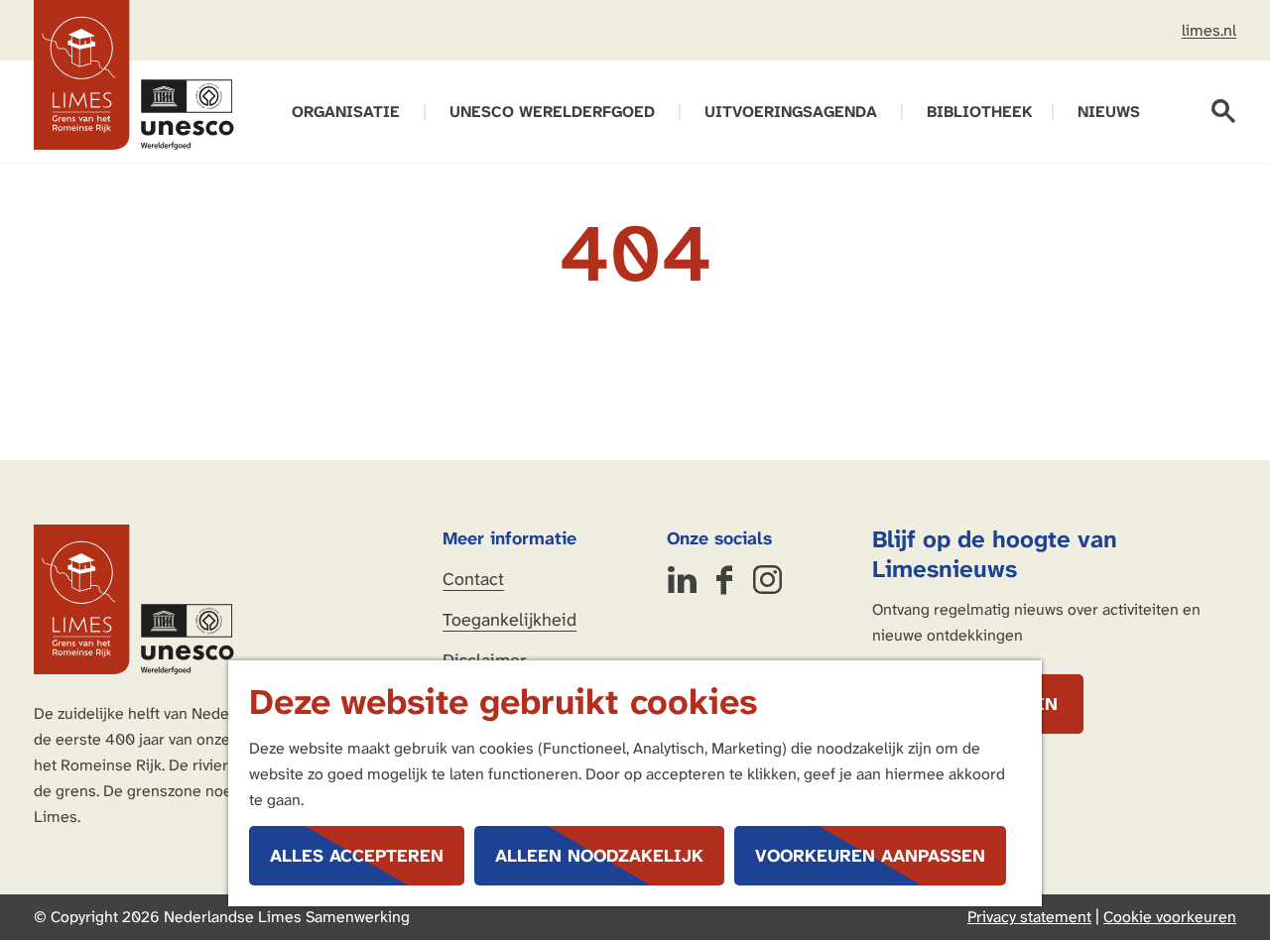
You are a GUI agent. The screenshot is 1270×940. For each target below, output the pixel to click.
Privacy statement (1029, 916)
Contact (473, 579)
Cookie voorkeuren (1169, 916)
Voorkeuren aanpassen (870, 856)
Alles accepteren (357, 856)
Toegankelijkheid (509, 620)
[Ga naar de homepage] (134, 75)
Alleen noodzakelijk (599, 856)
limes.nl (1209, 30)
